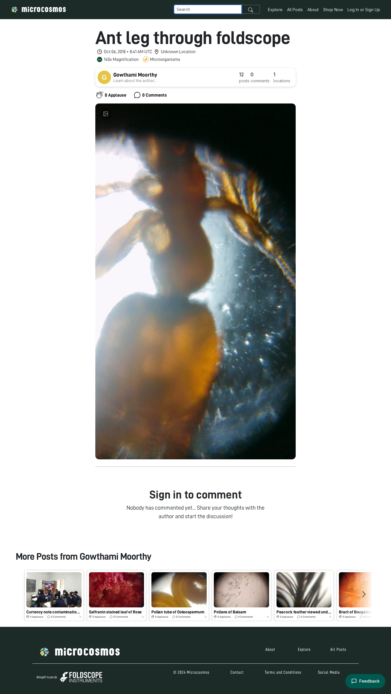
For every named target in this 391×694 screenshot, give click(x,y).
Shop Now (333, 9)
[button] (54, 595)
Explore (275, 9)
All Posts (295, 9)
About (313, 9)
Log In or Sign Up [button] (363, 9)
